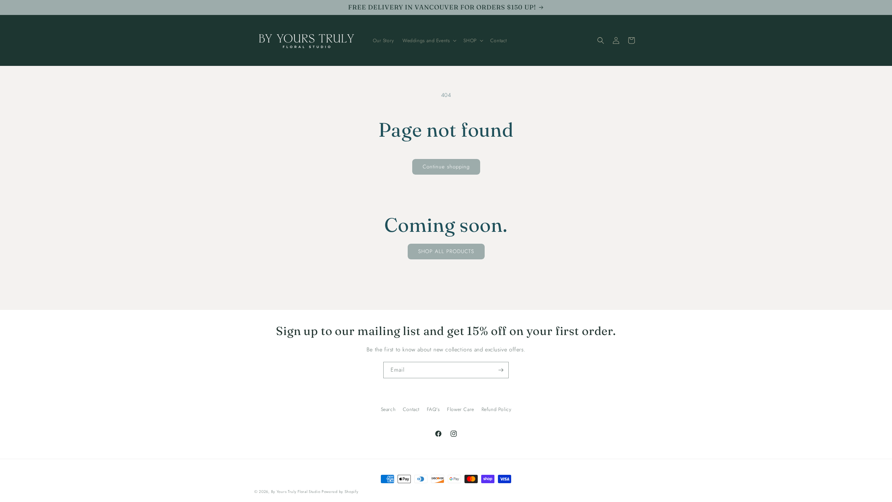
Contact (411, 409)
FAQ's (433, 409)
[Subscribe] (500, 370)
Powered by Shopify (340, 491)
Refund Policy (497, 409)
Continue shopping (446, 166)
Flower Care (460, 409)
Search (388, 409)
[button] (428, 40)
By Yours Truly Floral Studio (296, 491)
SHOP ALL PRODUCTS (446, 251)
